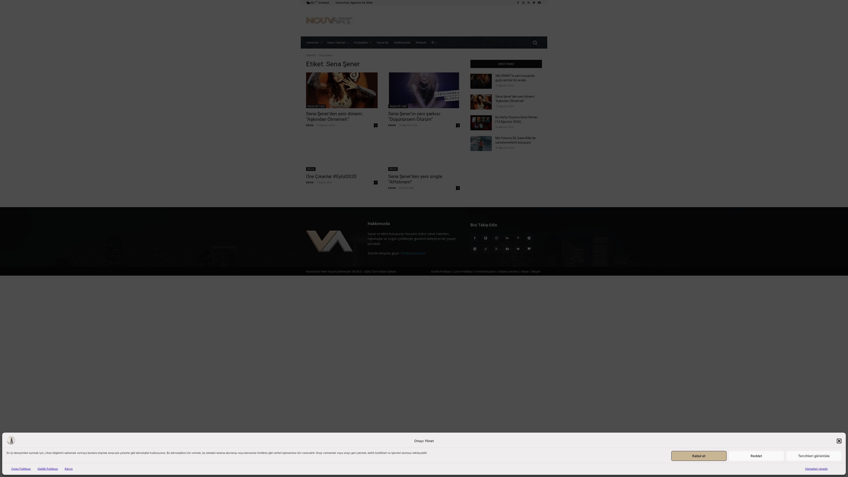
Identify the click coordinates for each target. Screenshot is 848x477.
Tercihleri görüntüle (814, 456)
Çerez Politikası (21, 468)
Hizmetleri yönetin (816, 468)
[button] (839, 441)
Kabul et (699, 456)
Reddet (756, 456)
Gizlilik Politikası (48, 468)
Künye (69, 468)
